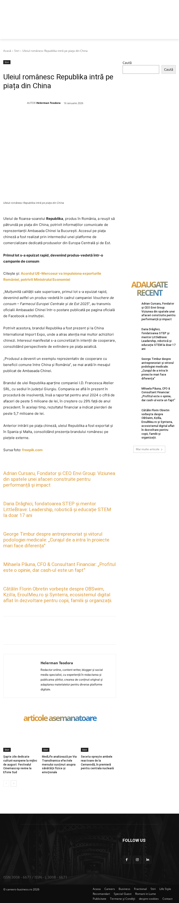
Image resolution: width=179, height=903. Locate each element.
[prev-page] (6, 783)
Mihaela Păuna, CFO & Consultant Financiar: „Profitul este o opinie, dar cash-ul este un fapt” (59, 567)
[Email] (91, 119)
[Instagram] (137, 860)
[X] (48, 119)
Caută (127, 62)
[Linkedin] (81, 119)
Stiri (16, 51)
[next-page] (14, 783)
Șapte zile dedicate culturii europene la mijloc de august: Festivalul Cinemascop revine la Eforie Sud (20, 764)
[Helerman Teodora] (15, 103)
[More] (124, 632)
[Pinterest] (59, 119)
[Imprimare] (102, 119)
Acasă (7, 51)
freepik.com (32, 450)
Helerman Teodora (48, 103)
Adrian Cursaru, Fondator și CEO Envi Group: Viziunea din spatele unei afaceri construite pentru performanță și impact (59, 479)
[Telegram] (113, 119)
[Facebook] (38, 119)
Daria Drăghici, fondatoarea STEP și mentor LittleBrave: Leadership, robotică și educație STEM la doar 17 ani (57, 509)
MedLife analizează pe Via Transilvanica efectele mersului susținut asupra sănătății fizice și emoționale (59, 764)
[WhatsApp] (70, 119)
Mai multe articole (147, 449)
